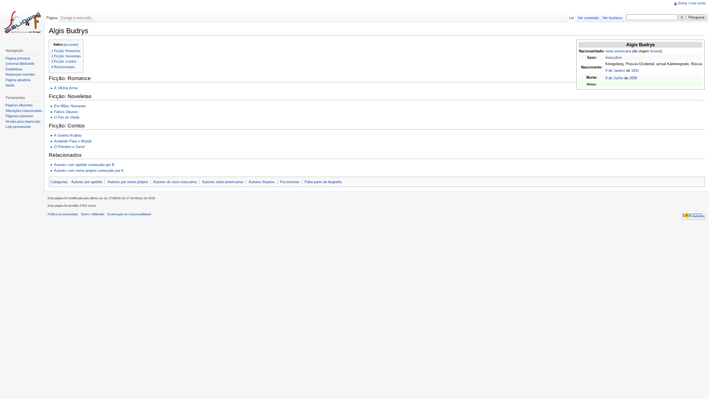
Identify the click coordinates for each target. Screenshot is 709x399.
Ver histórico (612, 18)
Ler (571, 18)
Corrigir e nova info (76, 18)
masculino (613, 57)
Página (51, 18)
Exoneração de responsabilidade (129, 214)
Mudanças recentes (20, 74)
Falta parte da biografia (323, 182)
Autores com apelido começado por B (84, 165)
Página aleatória (18, 80)
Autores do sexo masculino (175, 182)
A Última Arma (66, 88)
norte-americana (618, 51)
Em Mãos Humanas (70, 106)
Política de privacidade (63, 214)
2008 (633, 78)
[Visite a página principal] (22, 22)
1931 (635, 70)
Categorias (59, 182)
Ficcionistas (289, 182)
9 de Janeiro (615, 70)
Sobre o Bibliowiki (92, 214)
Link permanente (18, 127)
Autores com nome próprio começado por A (89, 170)
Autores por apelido (86, 182)
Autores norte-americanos (222, 182)
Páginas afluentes (19, 105)
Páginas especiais (19, 116)
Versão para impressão (23, 122)
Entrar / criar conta (692, 3)
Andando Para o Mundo (73, 141)
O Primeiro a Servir (69, 147)
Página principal (18, 58)
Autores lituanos (262, 182)
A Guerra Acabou (68, 135)
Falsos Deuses (66, 112)
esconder (71, 44)
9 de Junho (614, 78)
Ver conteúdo (588, 18)
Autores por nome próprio (127, 182)
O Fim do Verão (66, 117)
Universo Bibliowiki (20, 64)
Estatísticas (14, 69)
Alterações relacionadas (24, 111)
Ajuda (10, 85)
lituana (655, 51)
